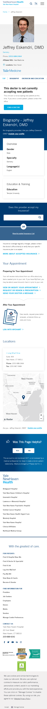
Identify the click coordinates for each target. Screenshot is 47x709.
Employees (7, 601)
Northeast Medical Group (12, 531)
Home (5, 12)
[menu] (42, 3)
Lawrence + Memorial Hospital (14, 501)
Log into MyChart (9, 570)
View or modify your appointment (20, 287)
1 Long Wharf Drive (13, 353)
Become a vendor (9, 582)
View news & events (10, 578)
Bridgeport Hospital (10, 489)
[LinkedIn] (17, 642)
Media (5, 609)
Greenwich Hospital (10, 497)
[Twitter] (8, 642)
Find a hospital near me (12, 557)
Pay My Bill (7, 574)
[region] (23, 397)
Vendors (6, 613)
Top (4, 78)
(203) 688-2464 (15, 56)
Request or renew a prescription (20, 290)
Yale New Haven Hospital (12, 522)
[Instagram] (21, 642)
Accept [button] (6, 707)
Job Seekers (7, 596)
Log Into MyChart (12, 329)
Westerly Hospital (9, 518)
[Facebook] (4, 642)
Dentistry (6, 52)
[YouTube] (13, 642)
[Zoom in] (41, 415)
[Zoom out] (41, 418)
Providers (6, 592)
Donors (5, 605)
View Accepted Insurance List (23, 233)
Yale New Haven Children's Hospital (16, 493)
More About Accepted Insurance (20, 254)
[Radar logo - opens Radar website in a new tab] (8, 419)
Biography (14, 78)
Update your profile (16, 133)
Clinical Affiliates (9, 527)
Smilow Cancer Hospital (12, 510)
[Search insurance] (40, 217)
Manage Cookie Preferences (13, 617)
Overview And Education (33, 78)
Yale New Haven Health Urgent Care (16, 514)
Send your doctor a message (18, 293)
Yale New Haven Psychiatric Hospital (16, 506)
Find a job (7, 565)
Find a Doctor (13, 107)
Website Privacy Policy (22, 699)
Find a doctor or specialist (13, 561)
